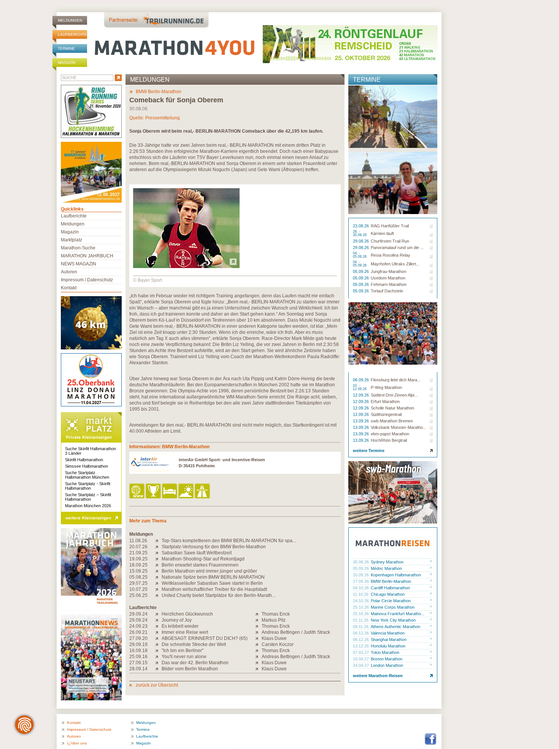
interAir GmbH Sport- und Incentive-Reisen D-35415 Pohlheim (222, 462)
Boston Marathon (386, 659)
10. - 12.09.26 (360, 387)
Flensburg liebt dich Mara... (396, 380)
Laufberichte (72, 34)
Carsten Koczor (278, 644)
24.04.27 (361, 665)
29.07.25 (138, 583)
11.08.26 (138, 540)
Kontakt (68, 287)
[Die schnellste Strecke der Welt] (158, 644)
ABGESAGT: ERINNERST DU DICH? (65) (205, 638)
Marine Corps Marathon (392, 607)
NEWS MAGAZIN (78, 264)
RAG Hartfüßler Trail (390, 226)
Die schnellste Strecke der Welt (194, 644)
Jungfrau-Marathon (388, 271)
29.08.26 (361, 241)
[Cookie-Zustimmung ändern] (24, 725)
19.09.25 (138, 559)
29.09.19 (138, 644)
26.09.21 (138, 632)
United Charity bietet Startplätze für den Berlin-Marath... (218, 595)
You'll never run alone (184, 656)
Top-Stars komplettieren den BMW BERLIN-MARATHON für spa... (229, 540)
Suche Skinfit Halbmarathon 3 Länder (90, 450)
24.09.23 (138, 626)
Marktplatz (71, 240)
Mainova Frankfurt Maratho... (397, 613)
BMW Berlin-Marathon (158, 91)
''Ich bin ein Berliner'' (182, 650)
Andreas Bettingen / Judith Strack (296, 632)
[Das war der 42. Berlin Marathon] (158, 663)
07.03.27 (361, 652)
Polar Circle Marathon (391, 600)
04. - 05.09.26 (360, 255)
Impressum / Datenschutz (87, 279)
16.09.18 (138, 650)
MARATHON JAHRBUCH (87, 256)
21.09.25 (138, 552)
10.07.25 (138, 589)
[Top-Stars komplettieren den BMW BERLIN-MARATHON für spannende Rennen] (158, 541)
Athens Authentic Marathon (395, 626)
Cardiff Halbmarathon (390, 588)
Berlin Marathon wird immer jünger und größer (209, 571)
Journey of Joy (177, 620)
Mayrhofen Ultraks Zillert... (395, 264)
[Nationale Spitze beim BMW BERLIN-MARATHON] (158, 577)
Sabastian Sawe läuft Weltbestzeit (197, 552)
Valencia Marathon (388, 633)
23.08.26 (361, 226)
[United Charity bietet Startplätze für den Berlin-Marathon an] (158, 595)
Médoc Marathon (386, 568)
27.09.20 (138, 638)
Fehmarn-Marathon (389, 284)
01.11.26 (361, 620)
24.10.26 (361, 600)
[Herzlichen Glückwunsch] (158, 614)
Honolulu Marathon (388, 646)
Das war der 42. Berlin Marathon (195, 662)
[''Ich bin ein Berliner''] (158, 650)
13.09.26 (361, 421)
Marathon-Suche (78, 248)
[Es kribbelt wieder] (158, 626)
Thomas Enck (276, 614)
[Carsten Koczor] (258, 644)
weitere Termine (368, 450)
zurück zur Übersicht (157, 685)
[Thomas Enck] (258, 614)
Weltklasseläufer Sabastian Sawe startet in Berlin (212, 583)
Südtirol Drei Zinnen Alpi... (394, 395)
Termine (66, 48)
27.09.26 (361, 581)
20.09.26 (361, 575)
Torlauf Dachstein (387, 291)
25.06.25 (138, 595)
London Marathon (387, 665)
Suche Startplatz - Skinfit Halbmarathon (87, 485)
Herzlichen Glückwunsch (187, 614)
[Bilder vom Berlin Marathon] (158, 669)
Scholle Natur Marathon (392, 408)
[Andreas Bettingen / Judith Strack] (258, 632)
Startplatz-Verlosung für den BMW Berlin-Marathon (214, 546)
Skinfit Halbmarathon (84, 459)
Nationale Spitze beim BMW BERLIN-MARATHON (213, 577)
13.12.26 (361, 646)
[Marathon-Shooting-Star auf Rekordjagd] (158, 559)
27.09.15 (138, 662)
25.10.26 (361, 607)
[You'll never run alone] (158, 657)
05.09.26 (361, 271)
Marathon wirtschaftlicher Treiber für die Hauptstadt (214, 589)
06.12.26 (361, 633)
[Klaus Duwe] (258, 638)
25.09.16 (138, 656)
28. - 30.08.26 (360, 233)
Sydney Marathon (387, 562)
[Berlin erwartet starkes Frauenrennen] (158, 565)
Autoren (69, 272)
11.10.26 (361, 594)
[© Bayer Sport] (186, 266)
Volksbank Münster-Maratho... (398, 427)
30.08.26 (361, 562)
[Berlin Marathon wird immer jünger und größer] (158, 571)
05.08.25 (138, 577)
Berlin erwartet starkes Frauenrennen (200, 565)
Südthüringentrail (386, 414)
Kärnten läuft (382, 233)
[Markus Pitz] (258, 620)
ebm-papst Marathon (390, 434)
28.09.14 (138, 668)
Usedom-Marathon (388, 278)
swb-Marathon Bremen (392, 421)
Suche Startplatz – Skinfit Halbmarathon (88, 496)
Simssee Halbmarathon (86, 466)
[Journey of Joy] (158, 620)
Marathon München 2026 (88, 505)
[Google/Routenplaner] (203, 491)
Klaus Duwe (274, 638)
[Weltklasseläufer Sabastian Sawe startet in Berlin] (158, 583)
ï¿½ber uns (77, 743)
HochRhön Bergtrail (389, 440)
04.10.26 (361, 588)
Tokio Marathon (385, 652)
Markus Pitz (274, 620)
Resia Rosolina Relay (390, 255)
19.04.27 (361, 659)
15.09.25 (138, 571)
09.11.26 (361, 626)
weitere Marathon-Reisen (378, 675)
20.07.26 (138, 546)
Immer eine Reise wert (185, 632)
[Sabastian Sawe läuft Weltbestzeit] (158, 553)
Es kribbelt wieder (180, 626)
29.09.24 (138, 614)
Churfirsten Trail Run (390, 241)
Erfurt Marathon (385, 401)
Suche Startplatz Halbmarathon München (87, 474)
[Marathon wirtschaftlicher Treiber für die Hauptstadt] (158, 589)
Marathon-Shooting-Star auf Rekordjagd (203, 559)
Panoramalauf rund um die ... (397, 247)
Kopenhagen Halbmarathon (396, 575)
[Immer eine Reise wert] (158, 632)
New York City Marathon (393, 620)
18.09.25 (138, 565)
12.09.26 (361, 395)
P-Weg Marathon (386, 387)
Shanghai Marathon (389, 639)
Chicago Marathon (388, 594)
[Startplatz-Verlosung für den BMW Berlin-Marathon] (158, 547)
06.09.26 (361, 380)
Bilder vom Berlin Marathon (190, 668)
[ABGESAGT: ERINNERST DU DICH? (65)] (158, 638)
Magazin (66, 62)
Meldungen (70, 20)
